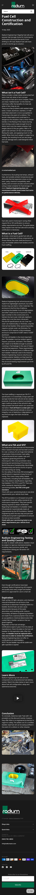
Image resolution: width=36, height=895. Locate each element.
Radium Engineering (14, 818)
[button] (3, 5)
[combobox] (18, 11)
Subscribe (18, 885)
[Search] (31, 11)
